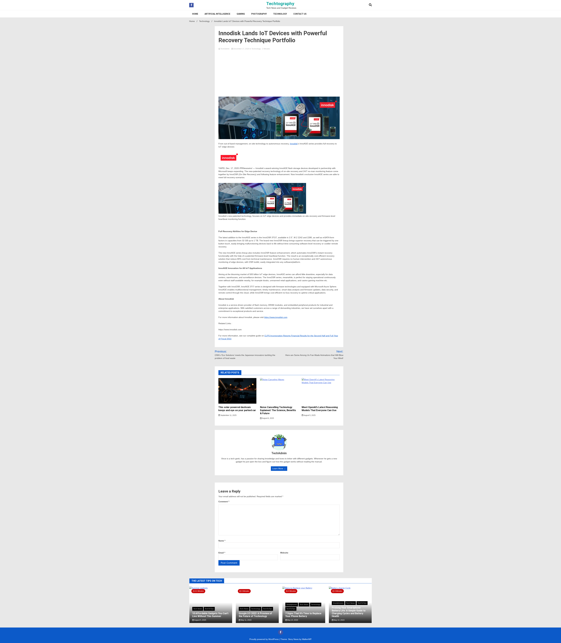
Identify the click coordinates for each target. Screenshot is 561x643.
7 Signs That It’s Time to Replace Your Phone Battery (303, 615)
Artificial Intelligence (217, 14)
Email (221, 553)
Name (221, 541)
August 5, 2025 (309, 415)
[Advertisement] (279, 72)
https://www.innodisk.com (275, 317)
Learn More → (279, 468)
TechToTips (209, 609)
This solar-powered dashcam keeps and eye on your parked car (237, 409)
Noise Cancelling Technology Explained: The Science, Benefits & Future (278, 410)
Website (284, 553)
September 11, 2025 (228, 415)
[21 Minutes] (210, 588)
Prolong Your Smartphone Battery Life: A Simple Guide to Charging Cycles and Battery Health (349, 612)
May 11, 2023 (245, 620)
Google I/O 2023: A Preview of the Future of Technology (255, 615)
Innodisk (294, 143)
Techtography (280, 3)
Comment (223, 501)
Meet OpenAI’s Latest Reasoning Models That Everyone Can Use (320, 409)
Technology (280, 14)
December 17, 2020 (241, 49)
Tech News (197, 609)
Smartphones (291, 605)
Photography (259, 14)
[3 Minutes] (350, 588)
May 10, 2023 (292, 620)
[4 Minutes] (303, 588)
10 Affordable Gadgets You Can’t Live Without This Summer (210, 615)
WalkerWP (306, 639)
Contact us (300, 14)
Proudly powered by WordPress (264, 639)
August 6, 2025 (268, 418)
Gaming (241, 14)
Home (195, 14)
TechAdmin (225, 49)
